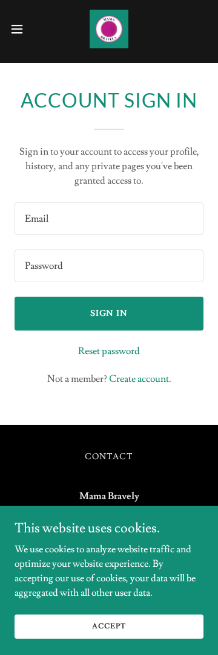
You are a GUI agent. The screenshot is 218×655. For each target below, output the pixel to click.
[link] (109, 29)
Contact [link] (109, 456)
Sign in (109, 313)
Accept (108, 626)
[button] (20, 29)
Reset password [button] (109, 351)
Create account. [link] (140, 379)
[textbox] (109, 218)
